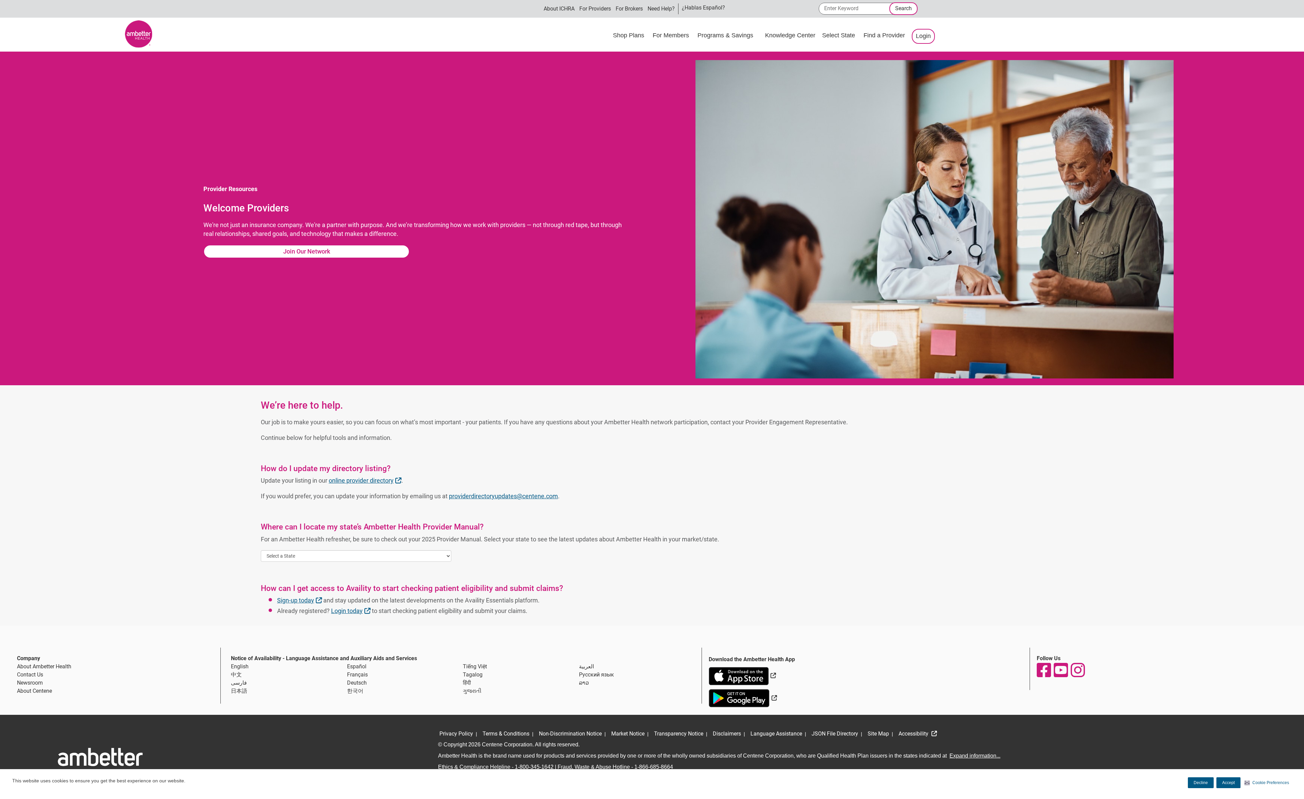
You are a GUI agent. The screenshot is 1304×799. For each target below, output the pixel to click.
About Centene (34, 691)
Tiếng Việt (475, 666)
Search (903, 8)
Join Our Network (306, 251)
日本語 (239, 691)
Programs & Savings (726, 35)
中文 (236, 674)
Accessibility (914, 733)
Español (356, 666)
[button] (1266, 782)
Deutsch (357, 683)
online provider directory (366, 480)
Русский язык (596, 674)
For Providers (595, 8)
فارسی (239, 683)
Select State (839, 35)
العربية (586, 666)
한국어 (355, 691)
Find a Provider (884, 35)
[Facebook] (1043, 670)
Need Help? (661, 8)
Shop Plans (629, 35)
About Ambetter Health (44, 666)
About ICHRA (559, 8)
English (240, 666)
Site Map (878, 733)
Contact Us (30, 674)
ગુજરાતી (472, 691)
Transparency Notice (678, 733)
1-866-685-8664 (653, 767)
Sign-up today (300, 600)
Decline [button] (1201, 782)
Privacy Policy (456, 733)
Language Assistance (776, 733)
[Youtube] (1060, 670)
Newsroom (30, 683)
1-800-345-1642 (534, 767)
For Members (672, 35)
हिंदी (467, 683)
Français (357, 674)
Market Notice (628, 733)
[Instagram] (1077, 670)
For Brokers (629, 8)
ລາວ (584, 683)
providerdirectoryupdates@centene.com (503, 496)
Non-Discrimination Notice (570, 733)
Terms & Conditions (506, 733)
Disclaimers (727, 733)
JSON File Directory (835, 733)
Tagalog (473, 674)
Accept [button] (1228, 782)
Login (923, 36)
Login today (351, 610)
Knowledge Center (790, 35)
